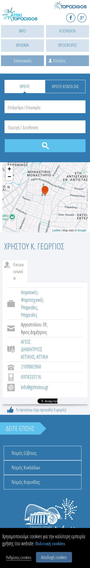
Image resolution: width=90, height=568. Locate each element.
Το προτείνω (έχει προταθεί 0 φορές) (41, 410)
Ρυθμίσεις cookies (18, 557)
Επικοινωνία (22, 61)
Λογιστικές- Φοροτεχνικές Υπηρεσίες (32, 300)
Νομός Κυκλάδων (26, 467)
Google (82, 230)
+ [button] (9, 169)
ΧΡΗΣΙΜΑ (22, 45)
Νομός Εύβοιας (24, 453)
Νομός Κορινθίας (26, 482)
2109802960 (31, 366)
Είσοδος (60, 61)
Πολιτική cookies (50, 543)
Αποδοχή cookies (54, 557)
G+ (85, 15)
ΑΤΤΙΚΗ (42, 356)
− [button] (9, 176)
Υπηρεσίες (29, 314)
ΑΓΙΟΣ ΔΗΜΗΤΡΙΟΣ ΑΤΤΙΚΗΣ (31, 349)
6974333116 (31, 376)
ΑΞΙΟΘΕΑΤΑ (67, 31)
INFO (22, 31)
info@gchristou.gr (34, 387)
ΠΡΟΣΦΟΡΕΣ (67, 45)
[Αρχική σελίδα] (25, 17)
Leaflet (56, 230)
